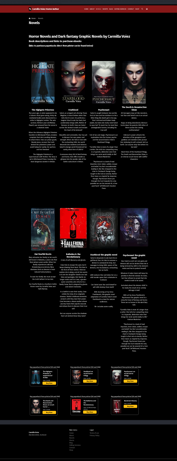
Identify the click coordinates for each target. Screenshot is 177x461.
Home (33, 18)
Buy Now (49, 383)
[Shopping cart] (146, 9)
